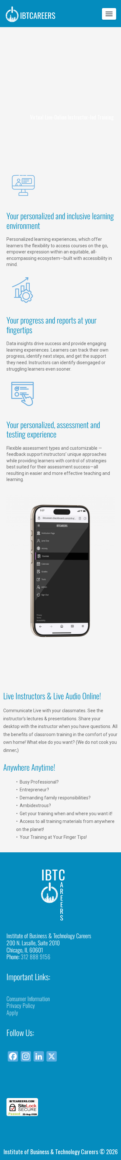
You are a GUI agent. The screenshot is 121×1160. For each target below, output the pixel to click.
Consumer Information (28, 998)
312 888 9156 (35, 956)
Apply (12, 1012)
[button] (61, 1086)
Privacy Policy (20, 1005)
